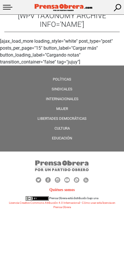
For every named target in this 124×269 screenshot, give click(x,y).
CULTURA (62, 128)
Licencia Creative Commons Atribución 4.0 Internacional (44, 202)
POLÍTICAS (62, 79)
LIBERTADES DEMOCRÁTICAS (62, 118)
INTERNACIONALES (62, 99)
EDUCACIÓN (62, 138)
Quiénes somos (62, 190)
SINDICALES (62, 89)
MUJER (62, 109)
